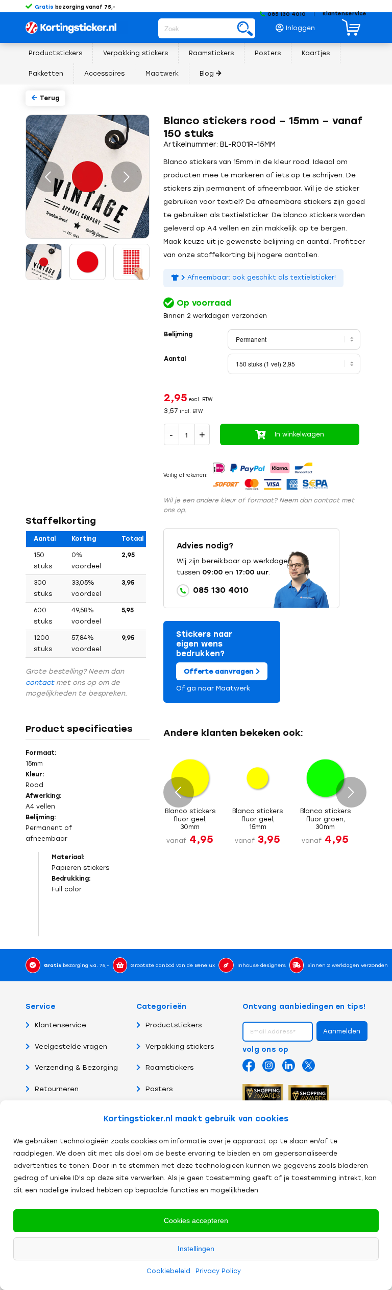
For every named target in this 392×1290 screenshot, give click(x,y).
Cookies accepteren (196, 1220)
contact (40, 682)
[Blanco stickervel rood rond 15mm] (130, 261)
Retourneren (57, 1089)
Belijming (178, 334)
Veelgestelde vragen (71, 1046)
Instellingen (196, 1249)
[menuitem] (298, 25)
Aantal (175, 358)
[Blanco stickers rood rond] (87, 261)
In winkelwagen (299, 434)
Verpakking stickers (179, 1046)
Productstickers (173, 1025)
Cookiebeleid (168, 1271)
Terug (49, 98)
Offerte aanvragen (220, 671)
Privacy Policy (218, 1271)
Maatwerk (233, 688)
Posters (159, 1089)
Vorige (48, 177)
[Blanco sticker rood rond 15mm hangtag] (43, 261)
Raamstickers (169, 1067)
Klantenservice (344, 13)
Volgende (126, 177)
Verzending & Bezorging (76, 1067)
